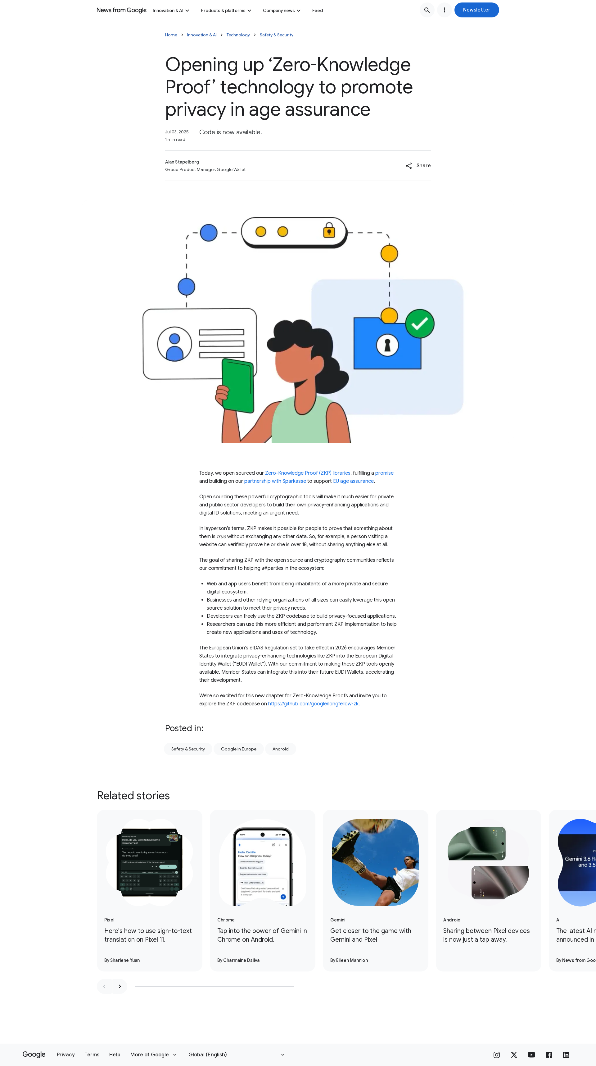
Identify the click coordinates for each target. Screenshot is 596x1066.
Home (171, 35)
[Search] (427, 9)
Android (281, 749)
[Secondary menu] (444, 9)
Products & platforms (223, 10)
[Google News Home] (122, 9)
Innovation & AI (168, 10)
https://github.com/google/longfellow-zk (313, 704)
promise (384, 473)
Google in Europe (238, 749)
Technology (238, 35)
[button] (476, 9)
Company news (279, 10)
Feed (317, 10)
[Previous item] (104, 986)
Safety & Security (276, 35)
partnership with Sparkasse (275, 481)
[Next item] (119, 986)
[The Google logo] (34, 1055)
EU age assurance (353, 481)
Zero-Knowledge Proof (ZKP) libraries (307, 473)
